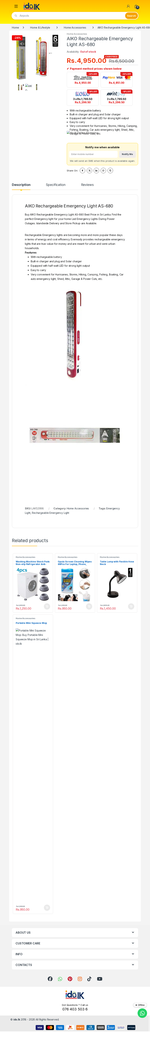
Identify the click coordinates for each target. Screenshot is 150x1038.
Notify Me (127, 154)
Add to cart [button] (47, 606)
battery (57, 256)
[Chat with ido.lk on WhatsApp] (142, 1013)
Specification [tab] (55, 185)
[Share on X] (89, 170)
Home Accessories (75, 27)
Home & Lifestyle (40, 27)
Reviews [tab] (87, 185)
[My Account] (128, 6)
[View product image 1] (20, 87)
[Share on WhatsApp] (103, 170)
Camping (92, 274)
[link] (50, 979)
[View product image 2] (28, 87)
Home (15, 27)
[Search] (131, 15)
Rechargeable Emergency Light (50, 512)
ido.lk (16, 1019)
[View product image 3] (36, 87)
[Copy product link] (110, 170)
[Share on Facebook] (82, 170)
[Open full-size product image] (36, 57)
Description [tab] (21, 185)
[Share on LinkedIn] (96, 170)
